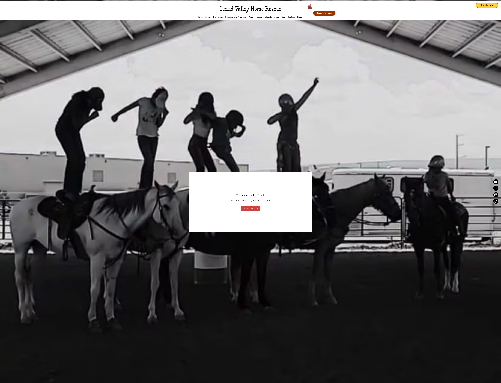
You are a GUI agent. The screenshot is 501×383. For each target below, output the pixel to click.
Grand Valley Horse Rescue (250, 9)
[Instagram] (495, 194)
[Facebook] (495, 188)
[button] (309, 6)
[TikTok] (495, 201)
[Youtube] (495, 181)
